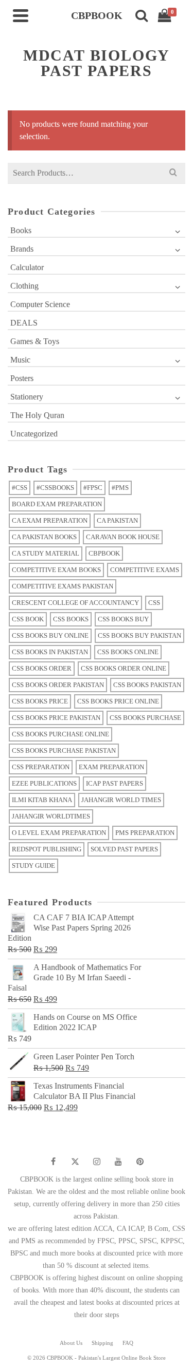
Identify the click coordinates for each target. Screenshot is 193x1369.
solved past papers (124, 849)
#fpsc (92, 487)
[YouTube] (118, 1161)
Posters (21, 378)
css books (71, 619)
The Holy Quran (37, 415)
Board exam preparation (57, 504)
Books (20, 230)
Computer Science (40, 304)
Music (20, 359)
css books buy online (50, 635)
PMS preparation (144, 832)
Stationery (26, 396)
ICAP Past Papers (114, 783)
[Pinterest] (140, 1161)
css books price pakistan (56, 717)
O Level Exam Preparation (59, 832)
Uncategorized (34, 433)
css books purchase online (60, 734)
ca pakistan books (44, 537)
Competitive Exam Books (56, 570)
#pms (120, 487)
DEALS (24, 322)
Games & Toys (34, 341)
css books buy (123, 619)
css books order (42, 668)
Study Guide (33, 865)
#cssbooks (55, 487)
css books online (128, 652)
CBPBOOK (104, 553)
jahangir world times (121, 800)
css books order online (123, 668)
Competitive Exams (144, 570)
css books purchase (145, 717)
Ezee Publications (44, 783)
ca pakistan (117, 520)
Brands (21, 248)
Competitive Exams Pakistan (62, 586)
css (154, 602)
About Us (71, 1343)
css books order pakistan (58, 685)
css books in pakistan (50, 652)
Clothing (24, 285)
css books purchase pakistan (64, 750)
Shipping (102, 1343)
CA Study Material (45, 553)
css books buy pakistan (139, 635)
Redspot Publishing (46, 849)
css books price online (118, 701)
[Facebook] (53, 1161)
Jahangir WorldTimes (51, 816)
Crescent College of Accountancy (75, 602)
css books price (40, 701)
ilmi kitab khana (42, 800)
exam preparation (111, 767)
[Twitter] (75, 1161)
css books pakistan (147, 685)
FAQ (127, 1343)
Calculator (27, 267)
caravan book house (123, 537)
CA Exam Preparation (49, 520)
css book (28, 619)
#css (19, 487)
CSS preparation (40, 767)
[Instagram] (97, 1161)
